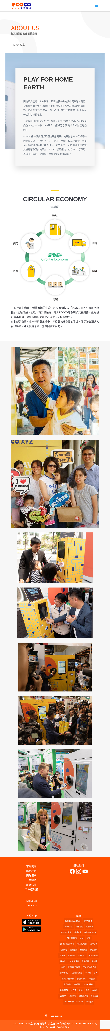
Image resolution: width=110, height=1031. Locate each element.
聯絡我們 (31, 871)
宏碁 (87, 990)
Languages (56, 1016)
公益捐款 (31, 880)
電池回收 (89, 927)
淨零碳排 (93, 944)
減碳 (88, 938)
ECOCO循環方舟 (89, 967)
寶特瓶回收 (88, 921)
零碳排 (94, 961)
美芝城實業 (64, 990)
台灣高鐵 (94, 996)
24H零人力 (82, 956)
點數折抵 (83, 950)
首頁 (15, 44)
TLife (81, 990)
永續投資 (85, 961)
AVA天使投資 (89, 985)
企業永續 (73, 950)
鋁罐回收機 (93, 956)
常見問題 (31, 866)
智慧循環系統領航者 (73, 921)
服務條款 (31, 885)
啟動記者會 (83, 996)
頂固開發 (77, 985)
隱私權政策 (31, 889)
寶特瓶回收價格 (68, 979)
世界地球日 (64, 973)
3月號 (73, 990)
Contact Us (31, 905)
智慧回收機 (81, 979)
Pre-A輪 (88, 973)
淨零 (63, 967)
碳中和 (62, 961)
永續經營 (71, 956)
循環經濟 (77, 932)
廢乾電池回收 (82, 944)
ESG (82, 938)
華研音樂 (89, 1002)
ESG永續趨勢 (73, 961)
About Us (31, 900)
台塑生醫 (67, 985)
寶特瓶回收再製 (90, 932)
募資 (95, 973)
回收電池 (79, 927)
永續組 (94, 990)
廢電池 (62, 956)
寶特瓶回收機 (66, 932)
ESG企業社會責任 (67, 944)
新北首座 (72, 996)
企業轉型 (63, 950)
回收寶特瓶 (68, 927)
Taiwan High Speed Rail (73, 1002)
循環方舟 (63, 996)
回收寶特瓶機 (72, 938)
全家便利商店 (76, 973)
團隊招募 (31, 875)
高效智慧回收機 (74, 967)
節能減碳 (93, 950)
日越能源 (92, 979)
